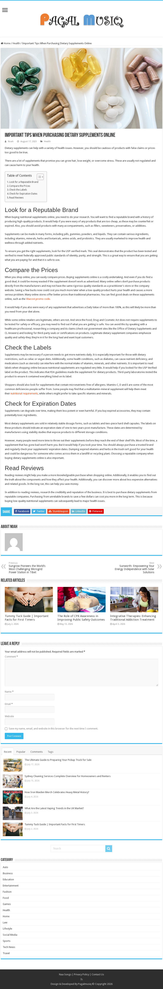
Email (9, 703)
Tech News (9, 947)
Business (8, 873)
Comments (36, 751)
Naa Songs (65, 974)
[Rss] (81, 979)
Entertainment (10, 885)
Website (9, 716)
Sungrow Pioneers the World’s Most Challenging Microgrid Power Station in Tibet (27, 568)
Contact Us (98, 974)
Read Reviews (16, 197)
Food (6, 897)
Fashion (7, 891)
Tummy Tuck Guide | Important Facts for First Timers (27, 617)
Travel (6, 953)
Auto (5, 867)
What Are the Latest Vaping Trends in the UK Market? (54, 808)
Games (7, 904)
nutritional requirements (24, 393)
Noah (11, 141)
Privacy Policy (81, 974)
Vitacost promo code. (38, 298)
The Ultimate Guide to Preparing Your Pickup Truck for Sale (58, 759)
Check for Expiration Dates (23, 193)
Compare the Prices (19, 186)
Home (7, 43)
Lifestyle (7, 928)
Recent (8, 751)
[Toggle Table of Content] (38, 176)
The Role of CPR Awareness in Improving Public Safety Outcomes (81, 617)
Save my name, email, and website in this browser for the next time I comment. (53, 728)
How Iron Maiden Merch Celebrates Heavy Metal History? (57, 792)
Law (5, 922)
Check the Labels (18, 189)
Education (8, 879)
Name (9, 691)
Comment (11, 656)
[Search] (108, 848)
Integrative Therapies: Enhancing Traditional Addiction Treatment (133, 617)
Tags (50, 751)
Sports (6, 940)
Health (16, 43)
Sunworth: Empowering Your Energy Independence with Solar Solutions (134, 568)
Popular (20, 751)
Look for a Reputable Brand (23, 182)
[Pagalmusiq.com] (81, 18)
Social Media (10, 934)
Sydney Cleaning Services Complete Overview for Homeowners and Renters (68, 776)
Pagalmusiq (84, 983)
